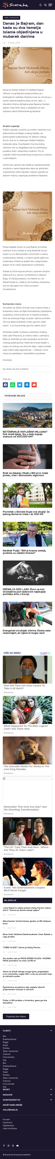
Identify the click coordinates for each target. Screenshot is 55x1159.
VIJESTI (7, 1030)
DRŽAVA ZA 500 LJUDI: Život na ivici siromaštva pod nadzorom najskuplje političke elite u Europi (24, 592)
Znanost (7, 1054)
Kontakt (6, 1119)
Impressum (7, 1122)
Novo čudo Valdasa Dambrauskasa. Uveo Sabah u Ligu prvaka (27, 935)
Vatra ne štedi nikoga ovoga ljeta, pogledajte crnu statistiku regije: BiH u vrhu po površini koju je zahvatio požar (27, 974)
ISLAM (16, 369)
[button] (5, 384)
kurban (24, 369)
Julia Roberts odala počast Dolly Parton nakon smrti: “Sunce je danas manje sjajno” (27, 909)
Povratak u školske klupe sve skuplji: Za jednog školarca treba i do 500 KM (26, 513)
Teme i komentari (11, 18)
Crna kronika (8, 1057)
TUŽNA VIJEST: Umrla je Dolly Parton (21, 947)
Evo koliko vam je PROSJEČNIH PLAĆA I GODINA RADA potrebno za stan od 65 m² (27, 959)
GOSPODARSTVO (11, 1100)
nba (4, 1060)
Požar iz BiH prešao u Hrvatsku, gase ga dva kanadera (25, 1001)
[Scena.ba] (15, 5)
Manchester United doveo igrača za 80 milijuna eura (27, 922)
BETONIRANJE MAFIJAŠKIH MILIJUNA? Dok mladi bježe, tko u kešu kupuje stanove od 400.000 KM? (25, 434)
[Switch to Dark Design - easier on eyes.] (40, 5)
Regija (5, 1042)
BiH (4, 1036)
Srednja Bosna (9, 1039)
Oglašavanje (8, 1125)
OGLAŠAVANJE (10, 1110)
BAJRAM (7, 369)
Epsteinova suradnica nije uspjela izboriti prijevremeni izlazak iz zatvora (24, 988)
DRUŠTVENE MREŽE (12, 1105)
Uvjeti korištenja (10, 1128)
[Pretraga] (45, 5)
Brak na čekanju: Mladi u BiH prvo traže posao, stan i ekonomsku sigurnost (25, 474)
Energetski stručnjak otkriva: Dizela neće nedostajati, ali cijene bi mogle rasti (27, 631)
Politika (6, 1048)
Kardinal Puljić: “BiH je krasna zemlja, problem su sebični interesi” (24, 551)
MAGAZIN (7, 1094)
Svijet (5, 1045)
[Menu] (50, 5)
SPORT (6, 1089)
